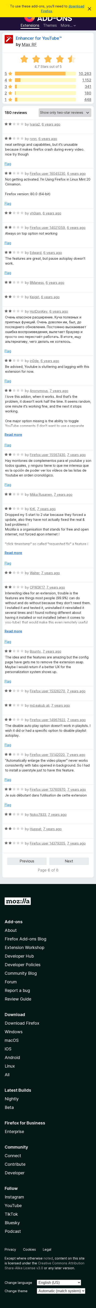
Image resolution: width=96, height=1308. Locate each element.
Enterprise (14, 1131)
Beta (9, 1107)
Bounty (35, 651)
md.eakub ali (39, 705)
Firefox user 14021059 (47, 228)
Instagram (14, 1197)
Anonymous (39, 391)
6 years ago (51, 124)
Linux (10, 1066)
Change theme (16, 1291)
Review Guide (18, 999)
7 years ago (59, 391)
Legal (47, 1249)
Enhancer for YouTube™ (39, 38)
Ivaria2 (35, 124)
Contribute (15, 1164)
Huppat (35, 829)
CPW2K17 (37, 587)
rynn (33, 139)
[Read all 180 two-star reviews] (45, 93)
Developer (14, 1172)
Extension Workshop (24, 947)
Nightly (12, 1098)
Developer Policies (23, 964)
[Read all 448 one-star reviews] (45, 99)
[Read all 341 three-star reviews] (45, 86)
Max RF (29, 44)
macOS (12, 1040)
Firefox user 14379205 (47, 843)
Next (69, 861)
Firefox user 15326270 (47, 691)
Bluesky (12, 1222)
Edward (35, 253)
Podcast (13, 1231)
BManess (37, 283)
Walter (34, 573)
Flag (8, 164)
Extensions (30, 25)
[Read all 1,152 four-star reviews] (45, 80)
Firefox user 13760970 (47, 789)
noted (48, 1258)
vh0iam (35, 213)
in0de (34, 361)
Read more (13, 435)
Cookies (29, 1249)
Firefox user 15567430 (47, 455)
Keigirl (34, 297)
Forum (11, 981)
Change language (18, 1283)
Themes (50, 25)
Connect (13, 1155)
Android (12, 1057)
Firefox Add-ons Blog (25, 938)
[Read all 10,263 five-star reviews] (45, 73)
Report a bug (17, 990)
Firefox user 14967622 (47, 720)
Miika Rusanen (41, 494)
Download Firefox (22, 1023)
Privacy (10, 1249)
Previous (27, 861)
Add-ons (14, 921)
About (11, 930)
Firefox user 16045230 (47, 173)
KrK (32, 509)
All (7, 1074)
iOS (8, 1048)
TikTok (11, 1214)
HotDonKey (39, 311)
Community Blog (21, 973)
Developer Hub (19, 956)
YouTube (13, 1205)
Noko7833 (38, 814)
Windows (14, 1031)
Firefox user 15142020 (47, 755)
